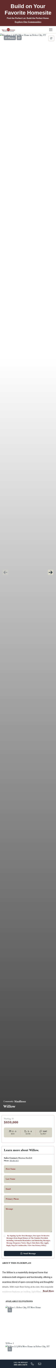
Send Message (29, 1253)
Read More (48, 1291)
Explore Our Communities (28, 22)
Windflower (20, 1101)
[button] (50, 572)
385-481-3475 (14, 1161)
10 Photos (10, 38)
